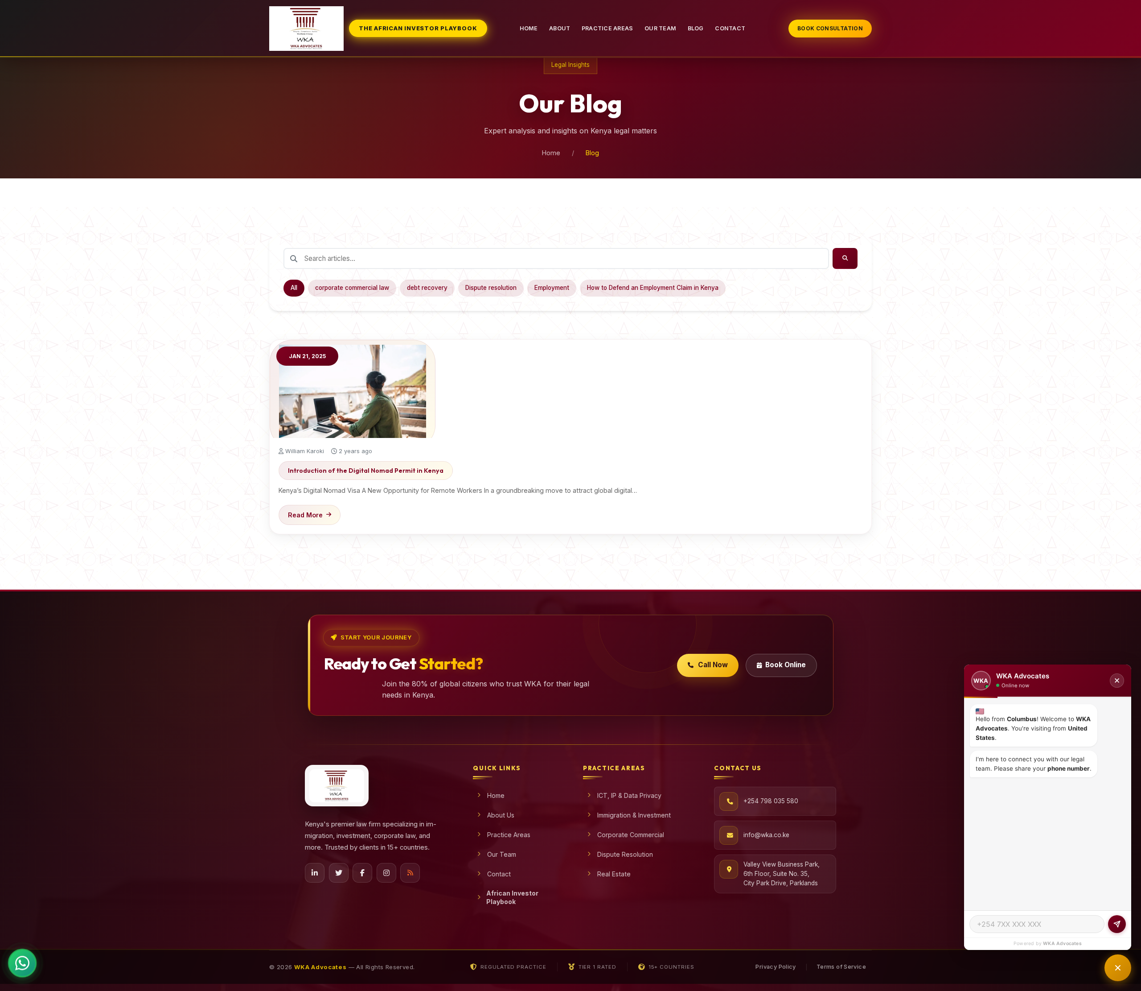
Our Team (660, 28)
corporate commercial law (352, 287)
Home (529, 28)
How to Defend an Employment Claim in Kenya (652, 287)
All (294, 287)
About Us (500, 815)
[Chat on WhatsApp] (22, 967)
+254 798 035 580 (770, 801)
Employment (551, 287)
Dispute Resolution (625, 854)
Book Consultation (830, 28)
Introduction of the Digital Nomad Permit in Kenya (365, 471)
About (559, 28)
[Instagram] (386, 873)
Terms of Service (841, 966)
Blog (696, 28)
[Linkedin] (314, 873)
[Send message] (1117, 924)
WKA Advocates (1062, 943)
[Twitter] (339, 873)
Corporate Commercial (630, 834)
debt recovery (427, 287)
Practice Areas (607, 28)
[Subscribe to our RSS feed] (410, 873)
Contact (730, 28)
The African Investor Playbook (418, 28)
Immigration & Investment (634, 815)
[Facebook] (362, 873)
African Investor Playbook (512, 897)
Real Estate (614, 874)
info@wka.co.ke (766, 834)
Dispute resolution (491, 287)
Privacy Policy (775, 966)
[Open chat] (1117, 967)
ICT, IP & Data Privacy (629, 795)
